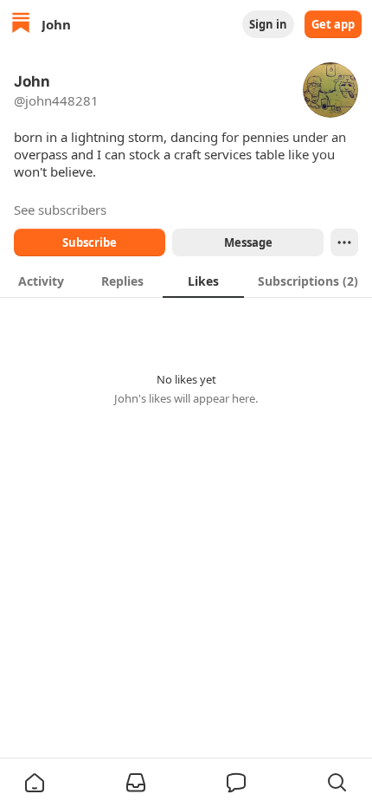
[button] (34, 783)
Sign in (268, 24)
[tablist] (186, 280)
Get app (333, 24)
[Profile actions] (344, 242)
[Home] (20, 24)
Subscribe (89, 242)
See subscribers (60, 209)
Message (248, 242)
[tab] (40, 280)
